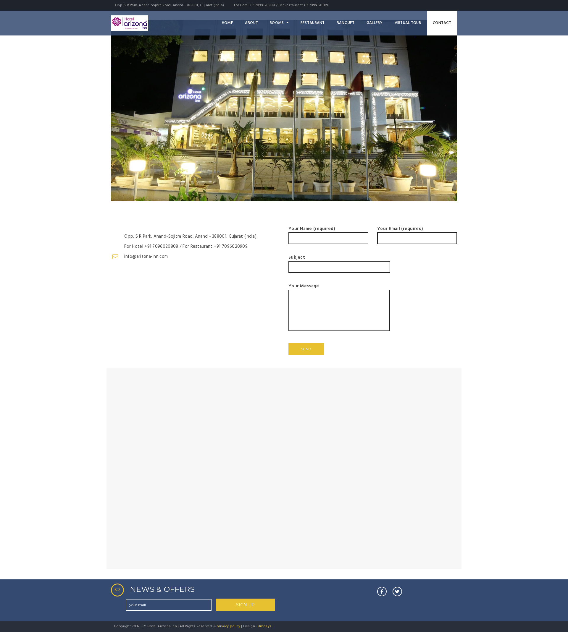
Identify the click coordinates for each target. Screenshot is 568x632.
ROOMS (277, 23)
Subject (296, 257)
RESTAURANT (313, 23)
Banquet (346, 23)
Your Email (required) (400, 228)
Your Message (303, 286)
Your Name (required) (311, 228)
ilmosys (264, 626)
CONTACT (442, 23)
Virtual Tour (408, 23)
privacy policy (228, 626)
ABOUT (251, 23)
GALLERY (375, 23)
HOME (227, 23)
